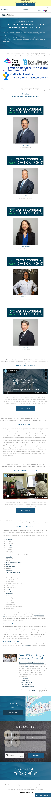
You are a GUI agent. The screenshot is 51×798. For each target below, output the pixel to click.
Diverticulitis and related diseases (14, 562)
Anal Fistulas (9, 547)
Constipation (9, 556)
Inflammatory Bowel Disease (13, 572)
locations (27, 666)
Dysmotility (8, 564)
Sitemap (22, 792)
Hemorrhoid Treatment (26, 682)
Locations (40, 10)
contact (35, 39)
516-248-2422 (5, 9)
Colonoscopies (24, 678)
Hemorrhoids (9, 570)
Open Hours (25, 9)
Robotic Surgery (25, 680)
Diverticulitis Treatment (26, 684)
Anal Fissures (9, 545)
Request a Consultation (44, 795)
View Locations (13, 712)
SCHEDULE (25, 4)
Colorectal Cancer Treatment (28, 686)
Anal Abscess (9, 539)
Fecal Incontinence (10, 566)
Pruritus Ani (8, 591)
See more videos (25, 408)
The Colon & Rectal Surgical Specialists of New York (31, 662)
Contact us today (26, 645)
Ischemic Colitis (9, 576)
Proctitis (8, 589)
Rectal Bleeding (9, 593)
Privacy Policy (29, 792)
